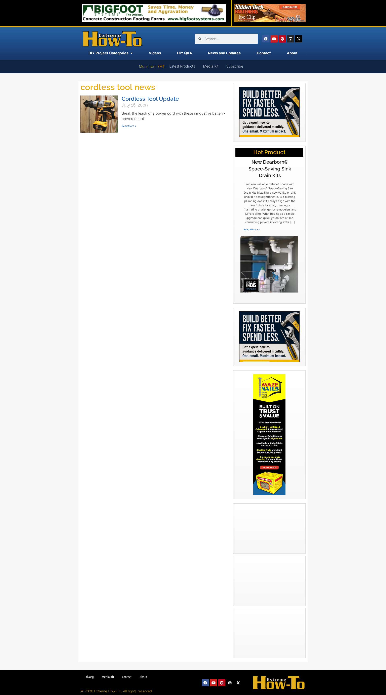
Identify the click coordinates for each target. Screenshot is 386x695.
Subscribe (234, 66)
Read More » (129, 125)
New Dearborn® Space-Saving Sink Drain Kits (269, 168)
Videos (155, 53)
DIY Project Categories (108, 53)
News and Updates (224, 53)
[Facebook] (265, 38)
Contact (264, 53)
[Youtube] (274, 38)
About (292, 53)
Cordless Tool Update (150, 98)
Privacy (89, 677)
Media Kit (210, 66)
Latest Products (182, 66)
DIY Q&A (184, 53)
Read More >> (251, 229)
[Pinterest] (282, 38)
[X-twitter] (298, 38)
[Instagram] (290, 38)
